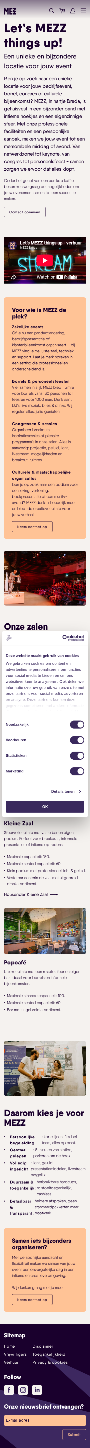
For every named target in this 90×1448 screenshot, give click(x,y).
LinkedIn (37, 1390)
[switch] (77, 740)
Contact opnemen (24, 212)
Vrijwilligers (15, 1354)
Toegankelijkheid (49, 1354)
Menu (83, 11)
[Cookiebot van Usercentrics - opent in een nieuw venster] (63, 638)
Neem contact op (32, 526)
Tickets (62, 11)
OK (45, 807)
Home (9, 1346)
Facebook (9, 1390)
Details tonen (62, 791)
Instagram (23, 1390)
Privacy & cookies (50, 1362)
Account (73, 11)
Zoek (51, 11)
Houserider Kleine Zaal (26, 894)
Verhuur (11, 1362)
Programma (41, 11)
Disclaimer (42, 1346)
